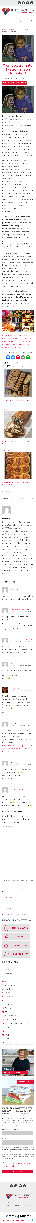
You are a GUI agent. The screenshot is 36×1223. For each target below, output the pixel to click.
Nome (5, 856)
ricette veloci (7, 915)
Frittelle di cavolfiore (11, 347)
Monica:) (14, 663)
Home (7, 20)
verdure (8, 974)
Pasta (8, 1039)
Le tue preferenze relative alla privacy (20, 1216)
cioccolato (10, 1004)
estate (8, 1031)
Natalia (11, 78)
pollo (7, 1035)
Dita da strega (8, 341)
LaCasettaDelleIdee (20, 789)
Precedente (9, 498)
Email (5, 864)
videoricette (11, 1012)
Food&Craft (12, 29)
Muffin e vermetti (9, 335)
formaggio (10, 997)
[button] (18, 1208)
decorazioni (11, 1042)
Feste (7, 977)
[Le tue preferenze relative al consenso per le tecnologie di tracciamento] (33, 1220)
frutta (8, 1008)
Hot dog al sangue (23, 341)
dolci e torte (20, 915)
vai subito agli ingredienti (14, 83)
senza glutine (12, 1019)
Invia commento (12, 897)
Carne (7, 993)
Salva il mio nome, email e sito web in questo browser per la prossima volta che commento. (17, 882)
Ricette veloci (11, 981)
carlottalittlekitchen (21, 640)
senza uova (10, 1016)
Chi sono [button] (19, 20)
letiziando (16, 689)
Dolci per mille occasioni (16, 1023)
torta (7, 1000)
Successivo (27, 498)
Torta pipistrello (24, 344)
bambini (9, 989)
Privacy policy (13, 1203)
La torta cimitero (9, 344)
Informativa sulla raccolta (13, 1220)
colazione (9, 1027)
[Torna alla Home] (18, 11)
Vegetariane (10, 985)
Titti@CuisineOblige (20, 610)
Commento (6, 826)
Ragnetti (29, 338)
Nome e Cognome (11, 1129)
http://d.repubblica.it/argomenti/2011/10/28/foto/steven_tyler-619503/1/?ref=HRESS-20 (17, 749)
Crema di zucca (17, 338)
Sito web (5, 872)
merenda (8, 970)
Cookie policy (23, 1203)
